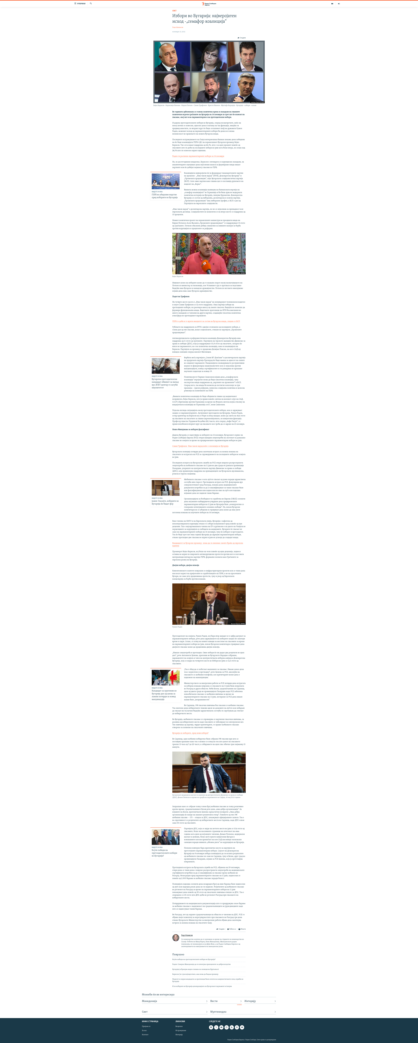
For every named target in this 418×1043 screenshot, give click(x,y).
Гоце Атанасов (177, 27)
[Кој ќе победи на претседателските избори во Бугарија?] (166, 837)
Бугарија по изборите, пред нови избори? (190, 733)
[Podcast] (237, 1027)
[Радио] (339, 3)
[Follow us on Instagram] (226, 1027)
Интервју (250, 1001)
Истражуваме (180, 1030)
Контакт (145, 1035)
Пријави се (146, 1026)
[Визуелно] (332, 3)
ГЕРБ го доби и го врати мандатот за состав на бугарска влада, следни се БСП (206, 321)
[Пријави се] (242, 1027)
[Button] (242, 37)
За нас (144, 1030)
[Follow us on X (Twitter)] (216, 1027)
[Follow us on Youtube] (221, 1027)
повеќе (239, 1005)
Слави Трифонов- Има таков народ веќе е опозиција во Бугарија (200, 446)
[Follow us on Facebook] (211, 1027)
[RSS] (232, 1027)
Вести (214, 1001)
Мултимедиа (218, 1011)
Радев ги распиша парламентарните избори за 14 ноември (198, 156)
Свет (174, 11)
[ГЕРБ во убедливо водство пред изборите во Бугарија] (166, 181)
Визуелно (179, 1026)
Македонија (149, 1001)
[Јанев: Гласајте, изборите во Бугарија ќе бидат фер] (166, 488)
